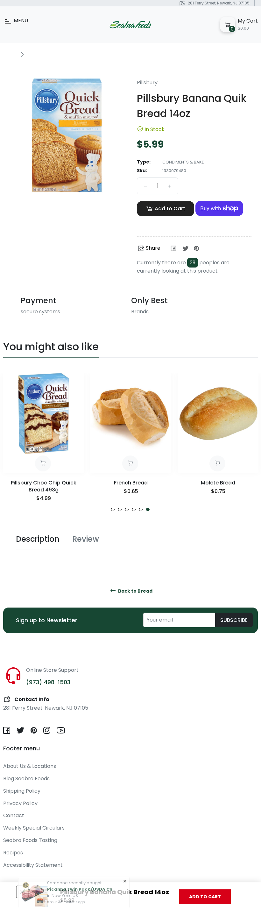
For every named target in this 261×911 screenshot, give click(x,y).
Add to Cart (205, 897)
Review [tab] (85, 539)
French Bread (131, 482)
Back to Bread (134, 591)
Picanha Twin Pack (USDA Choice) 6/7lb (82, 874)
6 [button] (148, 509)
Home (10, 54)
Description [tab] (38, 539)
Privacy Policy (20, 803)
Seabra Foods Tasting (30, 840)
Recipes (13, 852)
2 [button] (120, 509)
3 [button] (127, 509)
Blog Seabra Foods (26, 778)
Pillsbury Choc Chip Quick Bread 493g (43, 486)
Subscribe (234, 620)
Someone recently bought (74, 868)
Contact (13, 815)
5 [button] (141, 509)
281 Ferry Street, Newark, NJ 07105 (219, 3)
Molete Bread (218, 482)
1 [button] (113, 509)
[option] (43, 442)
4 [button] (134, 509)
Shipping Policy (21, 791)
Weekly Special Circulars (34, 827)
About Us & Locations (29, 766)
